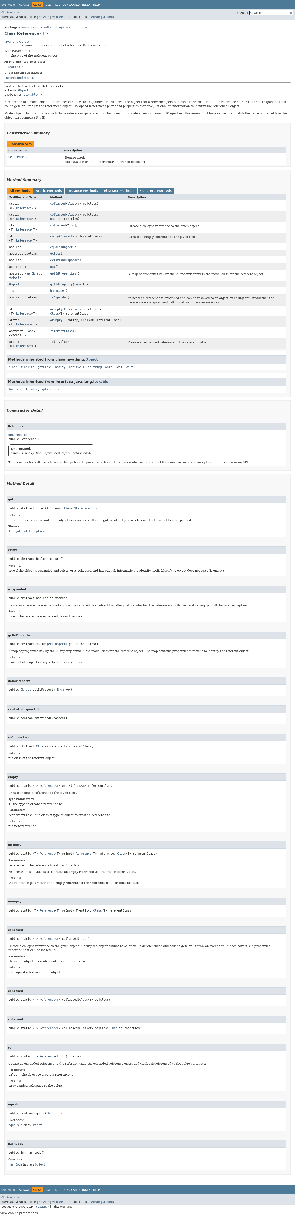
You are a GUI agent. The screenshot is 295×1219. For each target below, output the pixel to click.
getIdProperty (61, 284)
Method (57, 17)
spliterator (50, 389)
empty (54, 236)
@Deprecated (17, 435)
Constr (44, 17)
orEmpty (56, 309)
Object (23, 90)
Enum (77, 284)
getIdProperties (63, 273)
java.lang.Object (16, 41)
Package (24, 4)
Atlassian (40, 1206)
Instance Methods (83, 190)
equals (55, 247)
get (52, 266)
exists (55, 253)
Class (71, 203)
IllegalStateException (80, 508)
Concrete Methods (156, 190)
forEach (14, 389)
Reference (16, 157)
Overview (8, 4)
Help (96, 4)
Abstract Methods (119, 190)
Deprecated (71, 4)
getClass (45, 367)
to (52, 341)
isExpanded (58, 297)
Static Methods (49, 190)
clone (12, 367)
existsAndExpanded (64, 260)
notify (60, 367)
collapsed (58, 203)
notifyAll (76, 367)
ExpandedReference (19, 78)
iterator (31, 389)
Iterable (11, 67)
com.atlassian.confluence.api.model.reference (54, 27)
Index (86, 4)
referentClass (61, 331)
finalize (27, 367)
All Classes (10, 12)
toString (95, 367)
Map (52, 218)
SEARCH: (242, 12)
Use (48, 4)
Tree (56, 4)
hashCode (57, 290)
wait (108, 367)
